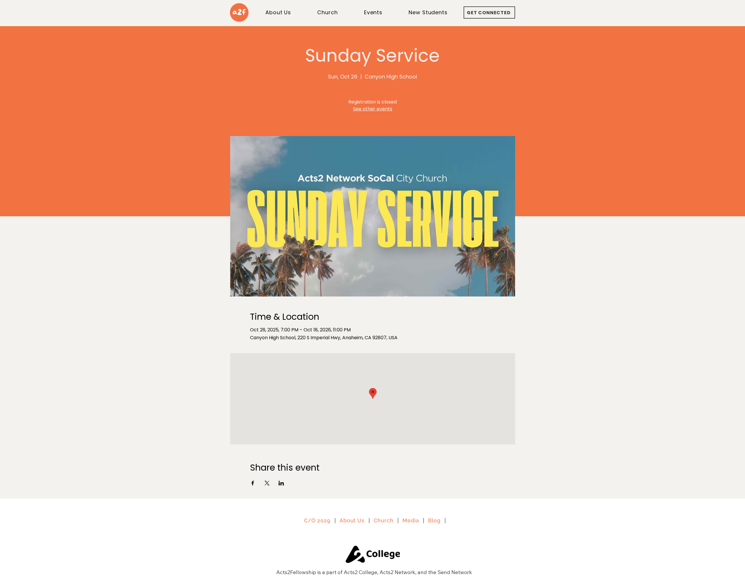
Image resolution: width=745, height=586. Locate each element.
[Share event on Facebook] (253, 483)
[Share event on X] (267, 483)
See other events (372, 109)
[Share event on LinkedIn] (281, 483)
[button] (428, 12)
